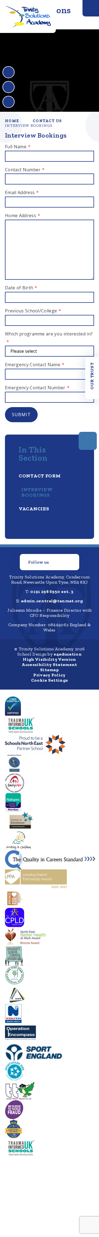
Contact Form (40, 476)
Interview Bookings (29, 125)
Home (12, 121)
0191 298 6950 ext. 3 (51, 591)
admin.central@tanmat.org (52, 600)
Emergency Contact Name (34, 365)
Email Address (22, 192)
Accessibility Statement (49, 664)
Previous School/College (33, 311)
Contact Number (25, 170)
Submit (21, 415)
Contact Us (47, 121)
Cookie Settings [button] (49, 680)
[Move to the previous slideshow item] (8, 72)
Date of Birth (21, 288)
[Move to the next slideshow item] (8, 87)
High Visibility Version (49, 659)
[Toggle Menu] (90, 8)
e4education (68, 654)
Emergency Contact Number (37, 388)
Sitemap (49, 669)
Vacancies (34, 509)
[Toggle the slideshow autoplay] (8, 102)
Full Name (17, 147)
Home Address (22, 215)
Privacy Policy (49, 675)
